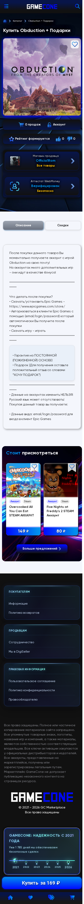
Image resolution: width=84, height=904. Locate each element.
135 (64, 531)
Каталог (17, 21)
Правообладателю (23, 699)
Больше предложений (40, 548)
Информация (18, 603)
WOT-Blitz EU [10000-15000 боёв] (60, 511)
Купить (41, 883)
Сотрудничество (21, 642)
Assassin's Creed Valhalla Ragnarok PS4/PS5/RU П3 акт (26, 515)
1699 (26, 531)
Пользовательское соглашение (32, 681)
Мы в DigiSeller (19, 651)
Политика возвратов (24, 612)
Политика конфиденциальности (32, 690)
